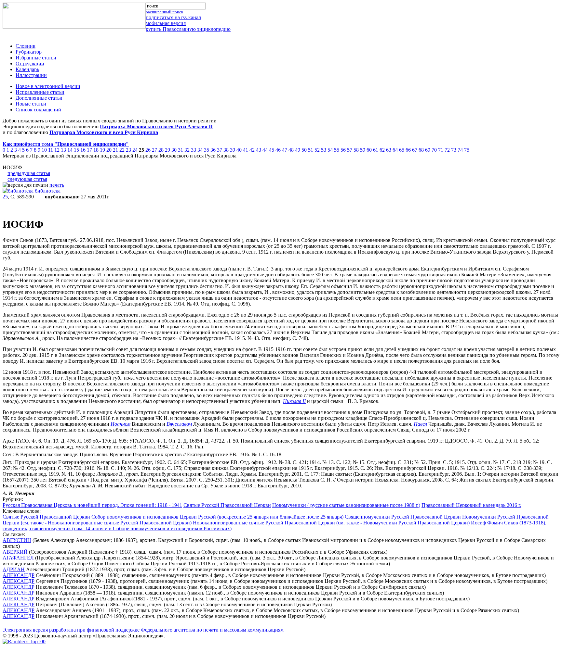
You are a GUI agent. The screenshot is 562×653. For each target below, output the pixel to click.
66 (408, 150)
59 (362, 150)
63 (388, 150)
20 (109, 150)
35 (206, 150)
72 (447, 150)
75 (466, 150)
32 (187, 150)
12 (57, 150)
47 (284, 150)
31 (180, 150)
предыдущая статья (28, 173)
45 (271, 150)
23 (128, 150)
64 (395, 150)
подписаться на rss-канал (173, 17)
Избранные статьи (36, 57)
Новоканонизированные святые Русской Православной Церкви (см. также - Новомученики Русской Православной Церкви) (331, 522)
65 (401, 150)
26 (148, 150)
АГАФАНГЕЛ (18, 557)
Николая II (294, 401)
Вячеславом (179, 424)
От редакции (30, 63)
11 (50, 150)
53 (323, 150)
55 (336, 150)
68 (421, 150)
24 (135, 150)
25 (5, 196)
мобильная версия (166, 23)
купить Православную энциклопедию (188, 29)
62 (382, 150)
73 (453, 150)
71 (440, 150)
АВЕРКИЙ (15, 552)
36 (213, 150)
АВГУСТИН (17, 540)
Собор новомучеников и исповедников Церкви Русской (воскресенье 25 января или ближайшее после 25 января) (217, 517)
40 (239, 150)
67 (414, 150)
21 (115, 150)
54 (330, 150)
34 (200, 150)
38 (226, 150)
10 (44, 150)
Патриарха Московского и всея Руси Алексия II (156, 126)
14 (70, 150)
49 (297, 150)
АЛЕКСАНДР (18, 575)
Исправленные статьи (40, 92)
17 (89, 150)
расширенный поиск (164, 11)
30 (174, 150)
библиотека (47, 191)
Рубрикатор (29, 52)
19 (102, 150)
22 (122, 150)
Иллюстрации (31, 75)
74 (460, 150)
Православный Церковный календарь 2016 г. (471, 505)
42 (252, 150)
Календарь (27, 69)
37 (219, 150)
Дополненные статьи (39, 98)
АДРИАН (14, 569)
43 (258, 150)
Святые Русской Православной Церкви (227, 505)
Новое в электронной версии (48, 86)
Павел (420, 424)
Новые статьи (31, 104)
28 (161, 150)
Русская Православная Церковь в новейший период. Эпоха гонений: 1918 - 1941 (92, 505)
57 (349, 150)
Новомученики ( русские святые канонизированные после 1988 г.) (346, 505)
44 (265, 150)
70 (434, 150)
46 (278, 150)
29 (167, 150)
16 (83, 150)
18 (96, 150)
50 (304, 150)
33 (193, 150)
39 (232, 150)
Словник (25, 46)
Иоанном (120, 424)
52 (317, 150)
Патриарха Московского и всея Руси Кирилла (103, 132)
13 (63, 150)
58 (356, 150)
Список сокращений (38, 109)
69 (427, 150)
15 (76, 150)
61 (375, 150)
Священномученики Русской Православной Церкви (403, 517)
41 (245, 150)
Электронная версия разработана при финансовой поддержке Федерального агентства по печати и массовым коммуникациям (143, 630)
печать (56, 185)
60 (369, 150)
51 (310, 150)
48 (291, 150)
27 (154, 150)
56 (343, 150)
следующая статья (27, 179)
